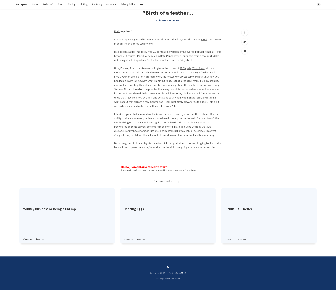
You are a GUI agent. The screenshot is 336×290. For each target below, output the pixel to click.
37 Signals (185, 68)
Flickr (155, 114)
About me (111, 4)
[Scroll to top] (245, 32)
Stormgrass (21, 4)
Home (35, 4)
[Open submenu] (141, 4)
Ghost (183, 273)
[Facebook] (245, 51)
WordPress (198, 68)
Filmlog (71, 4)
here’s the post (198, 101)
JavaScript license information (168, 278)
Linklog (84, 4)
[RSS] (168, 267)
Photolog (97, 4)
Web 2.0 (170, 106)
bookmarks (161, 20)
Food (60, 4)
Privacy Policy (128, 4)
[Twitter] (245, 41)
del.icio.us (169, 114)
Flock (204, 39)
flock (117, 31)
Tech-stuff (48, 4)
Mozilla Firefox (213, 51)
